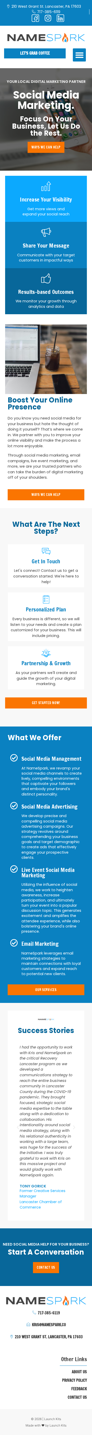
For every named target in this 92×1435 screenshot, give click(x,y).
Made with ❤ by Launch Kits (46, 1425)
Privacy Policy (74, 1380)
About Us (79, 1372)
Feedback (79, 1389)
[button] (79, 55)
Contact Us (77, 1397)
